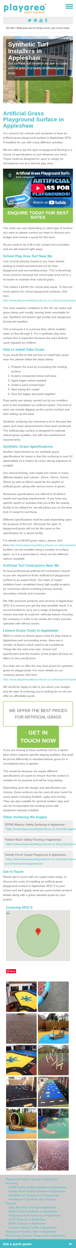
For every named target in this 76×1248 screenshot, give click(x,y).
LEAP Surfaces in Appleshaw (27, 1219)
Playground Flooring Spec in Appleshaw (30, 1231)
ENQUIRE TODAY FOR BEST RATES (38, 215)
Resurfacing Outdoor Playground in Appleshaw (35, 1235)
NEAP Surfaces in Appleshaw (27, 1223)
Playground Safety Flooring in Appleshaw (31, 1179)
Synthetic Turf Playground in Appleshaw (34, 1195)
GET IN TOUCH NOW (38, 736)
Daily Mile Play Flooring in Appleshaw (32, 1207)
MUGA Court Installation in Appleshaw (33, 1211)
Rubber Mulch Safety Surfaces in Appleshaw (37, 1191)
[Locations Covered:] (5, 6)
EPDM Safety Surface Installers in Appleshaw (37, 1187)
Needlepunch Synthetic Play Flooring (32, 1199)
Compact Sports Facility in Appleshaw (33, 1227)
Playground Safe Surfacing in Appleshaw (34, 1215)
